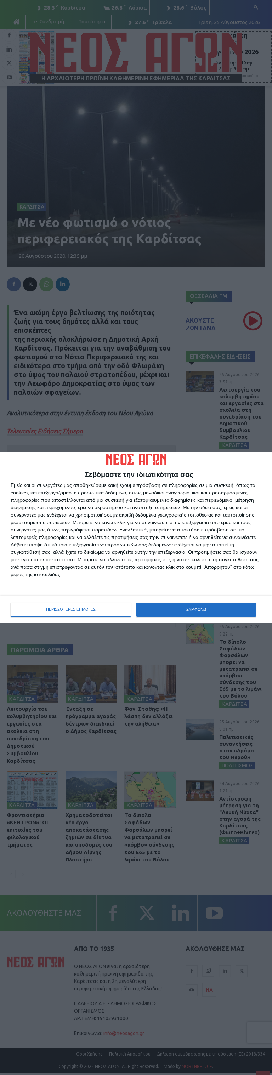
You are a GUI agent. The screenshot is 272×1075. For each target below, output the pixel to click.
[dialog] (136, 537)
